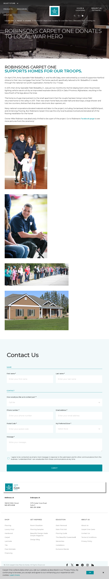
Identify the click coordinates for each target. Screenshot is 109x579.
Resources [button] (22, 9)
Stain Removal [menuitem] (61, 525)
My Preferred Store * (63, 423)
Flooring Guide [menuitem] (61, 533)
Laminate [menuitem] (8, 541)
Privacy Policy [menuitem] (86, 541)
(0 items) (82, 16)
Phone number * (13, 410)
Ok (90, 572)
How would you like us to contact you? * (21, 397)
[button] (75, 16)
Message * (10, 437)
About (19, 21)
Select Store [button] (9, 3)
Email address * (61, 410)
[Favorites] (79, 16)
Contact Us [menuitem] (85, 533)
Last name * (60, 373)
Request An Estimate (96, 9)
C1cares (28, 21)
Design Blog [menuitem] (35, 539)
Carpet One (9, 21)
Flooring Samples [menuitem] (37, 529)
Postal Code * (12, 423)
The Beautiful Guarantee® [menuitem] (66, 537)
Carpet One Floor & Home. (20, 565)
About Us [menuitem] (84, 525)
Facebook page (87, 119)
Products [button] (8, 9)
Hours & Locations (80, 9)
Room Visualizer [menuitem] (36, 525)
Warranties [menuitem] (60, 541)
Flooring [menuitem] (8, 525)
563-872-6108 (10, 505)
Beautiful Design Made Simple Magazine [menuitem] (39, 534)
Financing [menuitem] (8, 553)
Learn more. (15, 575)
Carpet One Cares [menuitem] (88, 529)
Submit (54, 468)
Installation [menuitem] (60, 545)
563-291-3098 (35, 507)
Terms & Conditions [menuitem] (89, 537)
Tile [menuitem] (6, 545)
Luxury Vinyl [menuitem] (9, 529)
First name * (11, 373)
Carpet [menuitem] (7, 537)
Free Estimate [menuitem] (10, 549)
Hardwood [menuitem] (9, 533)
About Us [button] (7, 15)
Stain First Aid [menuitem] (61, 529)
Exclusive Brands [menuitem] (62, 549)
